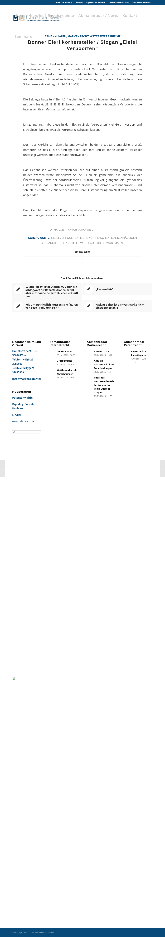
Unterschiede (68, 243)
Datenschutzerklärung (119, 2)
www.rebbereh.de (23, 421)
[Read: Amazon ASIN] (52, 353)
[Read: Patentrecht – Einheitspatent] (127, 353)
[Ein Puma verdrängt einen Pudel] (2, 468)
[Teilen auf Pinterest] (97, 262)
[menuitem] (95, 2)
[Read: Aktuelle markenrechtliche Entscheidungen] (89, 362)
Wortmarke (115, 243)
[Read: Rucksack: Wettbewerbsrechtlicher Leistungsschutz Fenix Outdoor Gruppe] (89, 379)
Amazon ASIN (64, 351)
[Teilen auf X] (67, 262)
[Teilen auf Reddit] (127, 262)
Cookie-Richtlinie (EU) (141, 2)
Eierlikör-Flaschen (95, 237)
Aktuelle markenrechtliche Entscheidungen (104, 364)
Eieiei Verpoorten (64, 237)
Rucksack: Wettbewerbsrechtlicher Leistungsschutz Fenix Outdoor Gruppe (107, 385)
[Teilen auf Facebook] (38, 262)
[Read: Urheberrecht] (52, 362)
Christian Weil (83, 229)
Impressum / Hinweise (95, 2)
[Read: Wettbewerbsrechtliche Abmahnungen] (52, 371)
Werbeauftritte (92, 243)
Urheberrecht (64, 360)
